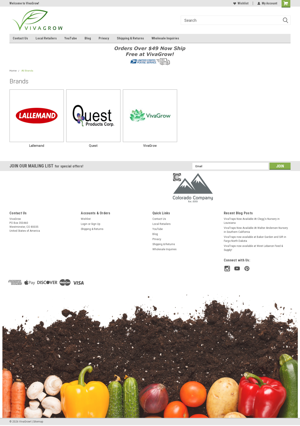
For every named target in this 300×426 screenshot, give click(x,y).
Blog (88, 38)
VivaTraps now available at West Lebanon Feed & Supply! (253, 248)
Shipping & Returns (130, 38)
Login (84, 224)
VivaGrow (150, 145)
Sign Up (95, 224)
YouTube (70, 38)
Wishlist (243, 3)
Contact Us (20, 38)
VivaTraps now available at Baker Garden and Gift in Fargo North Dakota (255, 238)
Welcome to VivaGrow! (24, 3)
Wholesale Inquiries (165, 38)
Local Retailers (46, 38)
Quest (93, 145)
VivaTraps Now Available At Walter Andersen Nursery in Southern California (256, 229)
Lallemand (36, 145)
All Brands (27, 70)
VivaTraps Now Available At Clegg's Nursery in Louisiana (252, 220)
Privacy (104, 38)
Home (13, 70)
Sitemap (38, 421)
